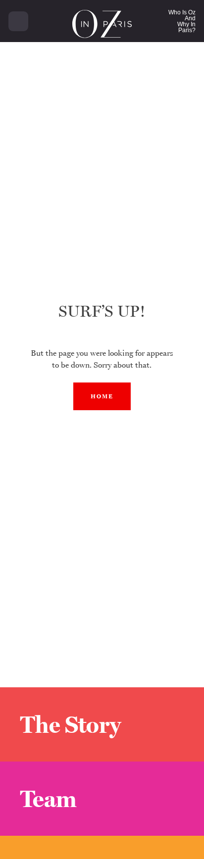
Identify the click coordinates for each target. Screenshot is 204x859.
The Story (70, 724)
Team (48, 798)
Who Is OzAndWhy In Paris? (182, 21)
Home (102, 396)
